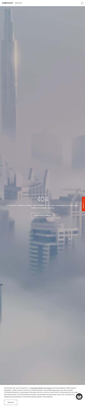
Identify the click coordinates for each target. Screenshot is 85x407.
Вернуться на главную (42, 215)
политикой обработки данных (41, 388)
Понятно (11, 402)
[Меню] (82, 3)
